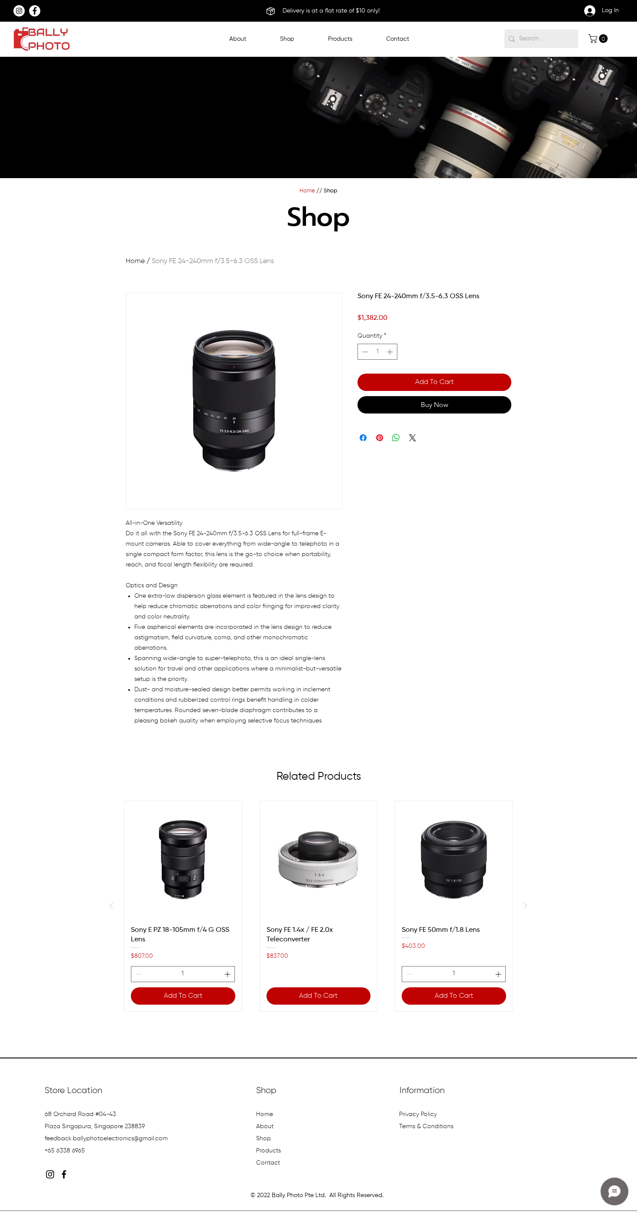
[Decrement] (364, 351)
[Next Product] (525, 906)
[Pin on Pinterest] (379, 438)
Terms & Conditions (427, 1126)
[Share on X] (412, 438)
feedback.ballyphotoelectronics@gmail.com (106, 1139)
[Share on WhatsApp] (396, 438)
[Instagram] (19, 10)
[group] (318, 906)
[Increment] (390, 351)
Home (135, 261)
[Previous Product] (111, 906)
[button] (340, 39)
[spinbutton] (377, 351)
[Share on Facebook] (363, 438)
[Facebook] (34, 10)
